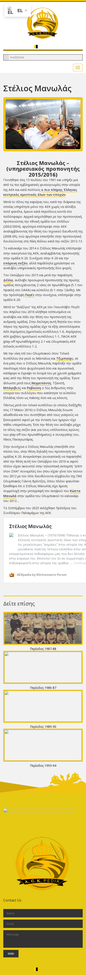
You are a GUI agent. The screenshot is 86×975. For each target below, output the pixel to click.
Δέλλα (8, 280)
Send (11, 953)
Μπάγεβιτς (12, 388)
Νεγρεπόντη (41, 383)
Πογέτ (29, 295)
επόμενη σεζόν (15, 263)
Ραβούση (34, 388)
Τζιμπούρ (64, 358)
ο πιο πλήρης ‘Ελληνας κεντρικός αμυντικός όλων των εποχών (40, 192)
